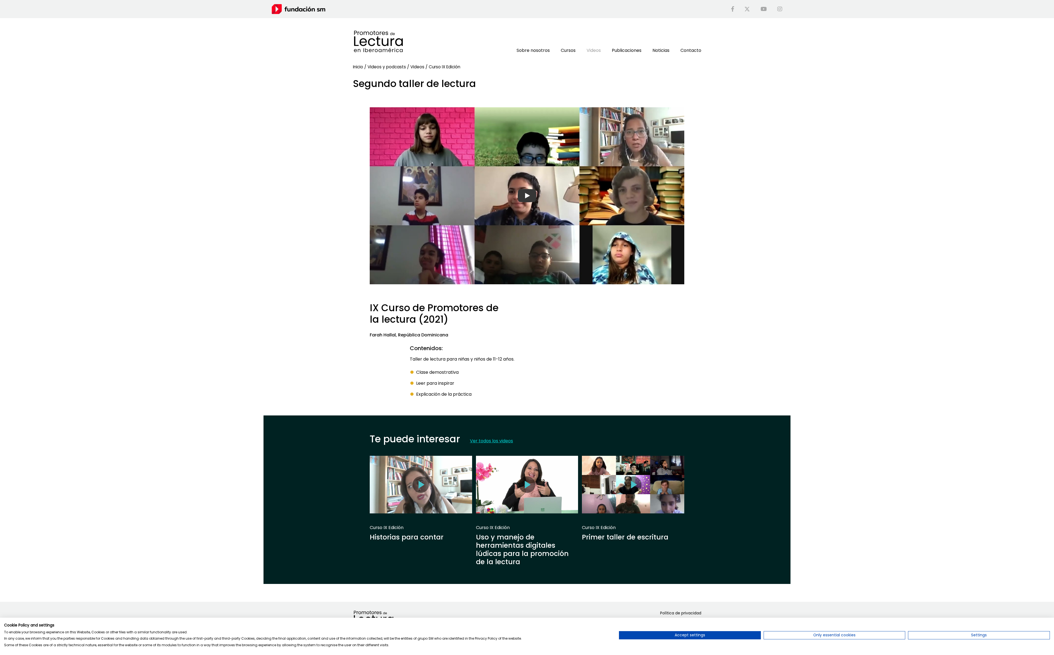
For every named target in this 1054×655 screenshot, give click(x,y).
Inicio (358, 67)
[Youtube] (764, 9)
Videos (417, 67)
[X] (747, 9)
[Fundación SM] (298, 9)
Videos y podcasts (387, 67)
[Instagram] (779, 9)
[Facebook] (732, 9)
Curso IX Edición (444, 67)
